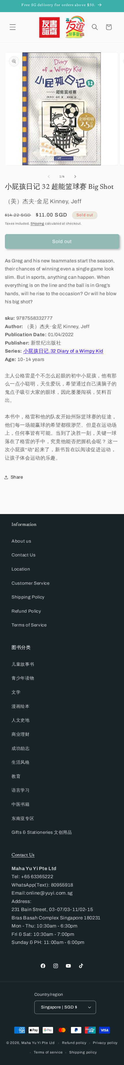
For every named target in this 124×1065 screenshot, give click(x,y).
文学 (16, 692)
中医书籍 (21, 804)
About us (21, 541)
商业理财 (21, 734)
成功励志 (21, 748)
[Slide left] (48, 176)
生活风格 (21, 762)
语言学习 (21, 790)
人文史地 (21, 720)
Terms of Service (29, 624)
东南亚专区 (23, 818)
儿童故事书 (23, 664)
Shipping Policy (28, 596)
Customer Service (31, 583)
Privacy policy (105, 1043)
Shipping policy (83, 1052)
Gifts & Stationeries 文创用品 (42, 832)
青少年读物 (23, 677)
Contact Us (24, 554)
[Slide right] (75, 176)
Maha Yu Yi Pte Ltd (38, 1043)
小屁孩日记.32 (63, 351)
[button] (13, 27)
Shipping (37, 223)
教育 (16, 776)
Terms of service (48, 1052)
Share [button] (17, 477)
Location (21, 569)
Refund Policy (26, 611)
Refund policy (74, 1043)
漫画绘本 (21, 706)
